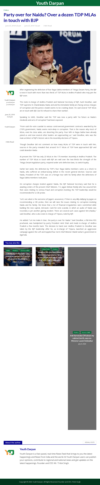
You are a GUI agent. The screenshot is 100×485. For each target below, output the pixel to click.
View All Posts (89, 442)
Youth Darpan (50, 3)
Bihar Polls (46, 249)
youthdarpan (10, 102)
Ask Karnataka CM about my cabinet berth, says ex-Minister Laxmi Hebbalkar (82, 338)
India (8, 250)
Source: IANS (25, 250)
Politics (6, 10)
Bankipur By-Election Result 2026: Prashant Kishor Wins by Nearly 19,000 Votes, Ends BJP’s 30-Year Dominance (50, 256)
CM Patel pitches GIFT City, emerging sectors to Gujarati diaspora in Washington (18, 256)
